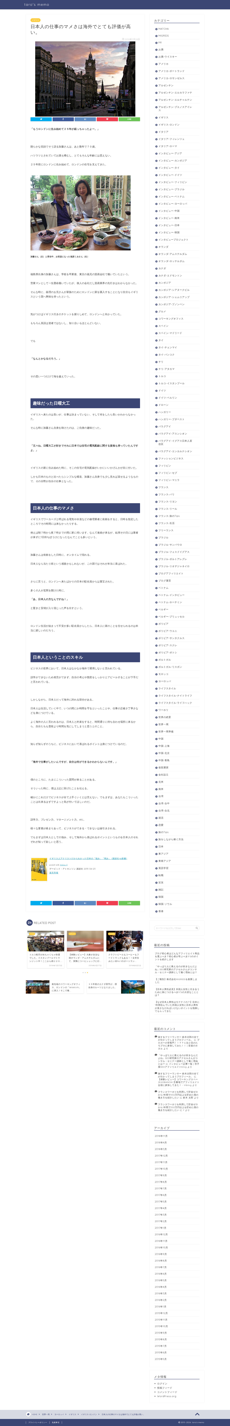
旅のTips (163, 832)
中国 (161, 738)
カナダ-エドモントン (170, 275)
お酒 (161, 49)
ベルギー (163, 609)
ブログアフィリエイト (171, 573)
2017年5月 (161, 1201)
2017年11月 (161, 1162)
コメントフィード (167, 1392)
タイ (161, 340)
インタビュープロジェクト (173, 239)
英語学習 (163, 868)
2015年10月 (161, 1326)
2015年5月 (161, 1359)
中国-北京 (164, 753)
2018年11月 (161, 1135)
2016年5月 (161, 1280)
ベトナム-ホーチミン (170, 602)
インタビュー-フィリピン (172, 182)
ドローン (163, 404)
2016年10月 (161, 1247)
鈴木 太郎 (188, 1097)
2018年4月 (161, 1142)
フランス (163, 487)
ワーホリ (163, 709)
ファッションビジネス (171, 458)
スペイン (163, 325)
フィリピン (164, 465)
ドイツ (162, 390)
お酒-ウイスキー (167, 56)
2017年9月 (161, 1175)
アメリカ (163, 63)
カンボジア (164, 282)
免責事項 (55, 1422)
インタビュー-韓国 (169, 232)
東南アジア (164, 860)
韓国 (161, 896)
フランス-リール (167, 508)
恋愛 (161, 824)
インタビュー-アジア (170, 153)
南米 (161, 789)
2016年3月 (161, 1293)
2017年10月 (161, 1168)
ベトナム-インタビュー (171, 594)
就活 (161, 817)
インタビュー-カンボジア (172, 160)
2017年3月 (161, 1214)
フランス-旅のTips (169, 515)
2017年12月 (161, 1155)
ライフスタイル (167, 688)
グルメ (162, 311)
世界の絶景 (164, 717)
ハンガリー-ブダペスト (171, 419)
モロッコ (163, 674)
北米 (161, 781)
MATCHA (163, 28)
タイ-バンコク (166, 354)
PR (160, 42)
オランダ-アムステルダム (172, 253)
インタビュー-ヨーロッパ (172, 203)
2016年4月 (161, 1286)
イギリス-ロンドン (169, 124)
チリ (161, 361)
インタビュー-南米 (169, 218)
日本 (161, 846)
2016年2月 (161, 1300)
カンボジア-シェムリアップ (174, 297)
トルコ (162, 376)
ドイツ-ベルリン (167, 397)
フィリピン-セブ (167, 472)
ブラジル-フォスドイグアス (174, 551)
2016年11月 (161, 1240)
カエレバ (64, 865)
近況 (161, 882)
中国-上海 (164, 745)
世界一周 (163, 724)
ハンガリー (164, 412)
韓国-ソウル (165, 903)
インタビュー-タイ (169, 167)
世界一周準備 (166, 731)
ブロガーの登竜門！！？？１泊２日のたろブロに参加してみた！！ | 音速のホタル (178, 1044)
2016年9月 (161, 1254)
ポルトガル (164, 659)
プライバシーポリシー (37, 1422)
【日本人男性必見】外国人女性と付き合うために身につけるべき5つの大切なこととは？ (177, 992)
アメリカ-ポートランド (171, 71)
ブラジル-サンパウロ (170, 544)
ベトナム (163, 587)
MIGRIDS (163, 35)
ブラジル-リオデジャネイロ (174, 566)
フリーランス (166, 530)
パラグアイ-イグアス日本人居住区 (175, 442)
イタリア (163, 131)
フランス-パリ (166, 494)
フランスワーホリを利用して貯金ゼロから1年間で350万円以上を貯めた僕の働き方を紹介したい (178, 1094)
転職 (161, 875)
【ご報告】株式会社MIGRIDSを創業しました (176, 980)
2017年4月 (161, 1208)
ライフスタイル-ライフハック (175, 702)
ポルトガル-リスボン (170, 666)
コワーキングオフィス (171, 318)
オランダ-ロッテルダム (171, 261)
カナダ (162, 268)
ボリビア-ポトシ (167, 652)
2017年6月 (161, 1195)
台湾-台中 (164, 803)
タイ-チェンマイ (167, 347)
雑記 (161, 889)
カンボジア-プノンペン (171, 304)
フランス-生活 (166, 523)
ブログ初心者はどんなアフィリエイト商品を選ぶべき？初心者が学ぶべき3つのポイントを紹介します (177, 956)
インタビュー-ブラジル (171, 189)
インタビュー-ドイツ (170, 174)
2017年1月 (160, 1227)
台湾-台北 (164, 810)
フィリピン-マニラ (169, 480)
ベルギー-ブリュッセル (171, 616)
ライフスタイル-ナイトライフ (175, 695)
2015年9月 (161, 1332)
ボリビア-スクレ (167, 645)
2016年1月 (160, 1306)
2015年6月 (161, 1352)
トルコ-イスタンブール (171, 383)
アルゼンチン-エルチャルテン (175, 99)
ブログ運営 (164, 580)
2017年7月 (161, 1188)
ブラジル (163, 537)
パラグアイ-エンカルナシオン (175, 451)
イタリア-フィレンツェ (171, 138)
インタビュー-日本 (169, 225)
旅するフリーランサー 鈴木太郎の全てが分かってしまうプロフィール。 (178, 1038)
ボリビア (163, 623)
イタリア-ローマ (167, 146)
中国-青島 (164, 760)
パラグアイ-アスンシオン (172, 433)
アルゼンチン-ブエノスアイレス (175, 108)
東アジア (163, 853)
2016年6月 (161, 1273)
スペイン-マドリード (170, 333)
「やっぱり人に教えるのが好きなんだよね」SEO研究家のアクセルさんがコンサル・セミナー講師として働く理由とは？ (176, 969)
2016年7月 (161, 1267)
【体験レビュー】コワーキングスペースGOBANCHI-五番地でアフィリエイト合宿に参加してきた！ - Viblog (178, 1082)
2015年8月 (161, 1339)
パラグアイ (164, 426)
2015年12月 (161, 1313)
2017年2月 (161, 1221)
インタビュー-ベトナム (171, 196)
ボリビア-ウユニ (167, 630)
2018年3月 (161, 1149)
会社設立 (163, 774)
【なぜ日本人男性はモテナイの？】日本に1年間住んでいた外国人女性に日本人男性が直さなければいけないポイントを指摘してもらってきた (177, 1006)
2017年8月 (161, 1181)
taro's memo (36, 4)
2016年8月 (161, 1260)
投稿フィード (164, 1387)
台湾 (161, 796)
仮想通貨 (163, 767)
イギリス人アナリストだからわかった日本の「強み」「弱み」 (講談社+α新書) (88, 858)
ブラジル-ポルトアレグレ (172, 559)
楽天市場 (53, 872)
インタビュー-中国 (169, 210)
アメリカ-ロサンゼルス (171, 78)
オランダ (163, 246)
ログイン (162, 1383)
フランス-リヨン (167, 501)
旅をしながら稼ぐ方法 (171, 839)
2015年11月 (161, 1319)
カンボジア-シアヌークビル (174, 289)
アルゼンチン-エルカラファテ (175, 92)
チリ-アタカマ (166, 368)
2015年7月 (161, 1345)
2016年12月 (161, 1234)
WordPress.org (166, 1396)
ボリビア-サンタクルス (171, 638)
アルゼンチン (166, 85)
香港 (161, 911)
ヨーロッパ (164, 681)
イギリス (35, 20)
